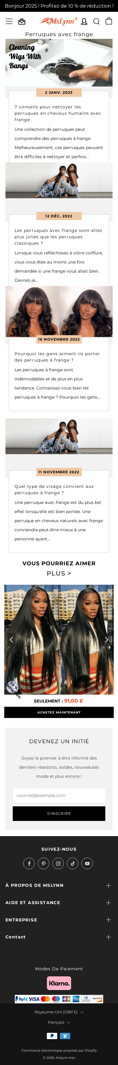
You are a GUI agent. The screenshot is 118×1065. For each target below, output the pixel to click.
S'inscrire (59, 813)
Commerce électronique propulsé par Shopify (59, 1050)
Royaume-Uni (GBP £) (55, 1012)
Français (56, 1022)
